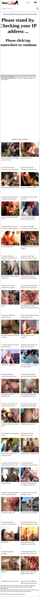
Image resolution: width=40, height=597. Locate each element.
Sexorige (30, 317)
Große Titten (6, 167)
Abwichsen (35, 285)
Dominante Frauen (26, 258)
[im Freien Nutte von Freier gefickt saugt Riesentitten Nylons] (30, 208)
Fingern (12, 167)
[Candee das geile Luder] (10, 504)
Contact (16, 594)
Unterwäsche (30, 347)
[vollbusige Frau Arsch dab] (30, 415)
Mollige (29, 374)
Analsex (29, 197)
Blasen (31, 167)
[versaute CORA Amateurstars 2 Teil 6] (10, 208)
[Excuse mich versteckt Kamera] (30, 504)
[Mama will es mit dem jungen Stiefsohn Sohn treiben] (30, 563)
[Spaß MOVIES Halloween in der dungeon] (30, 238)
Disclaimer (22, 594)
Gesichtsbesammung (11, 228)
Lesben (30, 406)
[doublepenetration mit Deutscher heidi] (10, 386)
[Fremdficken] (10, 534)
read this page (15, 591)
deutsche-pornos (6, 169)
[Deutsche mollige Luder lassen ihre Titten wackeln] (30, 356)
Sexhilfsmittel (24, 465)
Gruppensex (24, 317)
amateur (5, 197)
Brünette (24, 345)
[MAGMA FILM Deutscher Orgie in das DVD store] (10, 149)
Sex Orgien (25, 315)
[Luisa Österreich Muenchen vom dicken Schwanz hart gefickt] (30, 474)
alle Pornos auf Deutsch (8, 78)
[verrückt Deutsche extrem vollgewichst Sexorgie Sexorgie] (30, 297)
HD (26, 199)
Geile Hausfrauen (26, 583)
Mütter (13, 287)
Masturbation (15, 169)
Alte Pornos (11, 345)
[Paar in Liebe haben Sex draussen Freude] (10, 445)
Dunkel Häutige (25, 524)
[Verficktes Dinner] (10, 474)
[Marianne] (10, 563)
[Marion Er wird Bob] (30, 149)
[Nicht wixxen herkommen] (10, 356)
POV (22, 494)
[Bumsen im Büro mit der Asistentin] (30, 327)
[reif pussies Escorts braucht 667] (30, 445)
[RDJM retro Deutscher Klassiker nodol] (10, 415)
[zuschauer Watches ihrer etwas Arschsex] (10, 327)
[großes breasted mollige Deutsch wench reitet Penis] (30, 534)
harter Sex (24, 347)
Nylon (32, 228)
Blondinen (12, 315)
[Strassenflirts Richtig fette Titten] (10, 179)
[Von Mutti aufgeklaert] (10, 238)
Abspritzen (24, 169)
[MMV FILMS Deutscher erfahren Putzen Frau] (10, 268)
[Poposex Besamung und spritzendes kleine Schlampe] (30, 268)
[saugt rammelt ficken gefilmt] (30, 179)
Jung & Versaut (34, 524)
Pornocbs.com (9, 594)
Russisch (14, 376)
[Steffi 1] (10, 297)
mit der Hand (27, 494)
